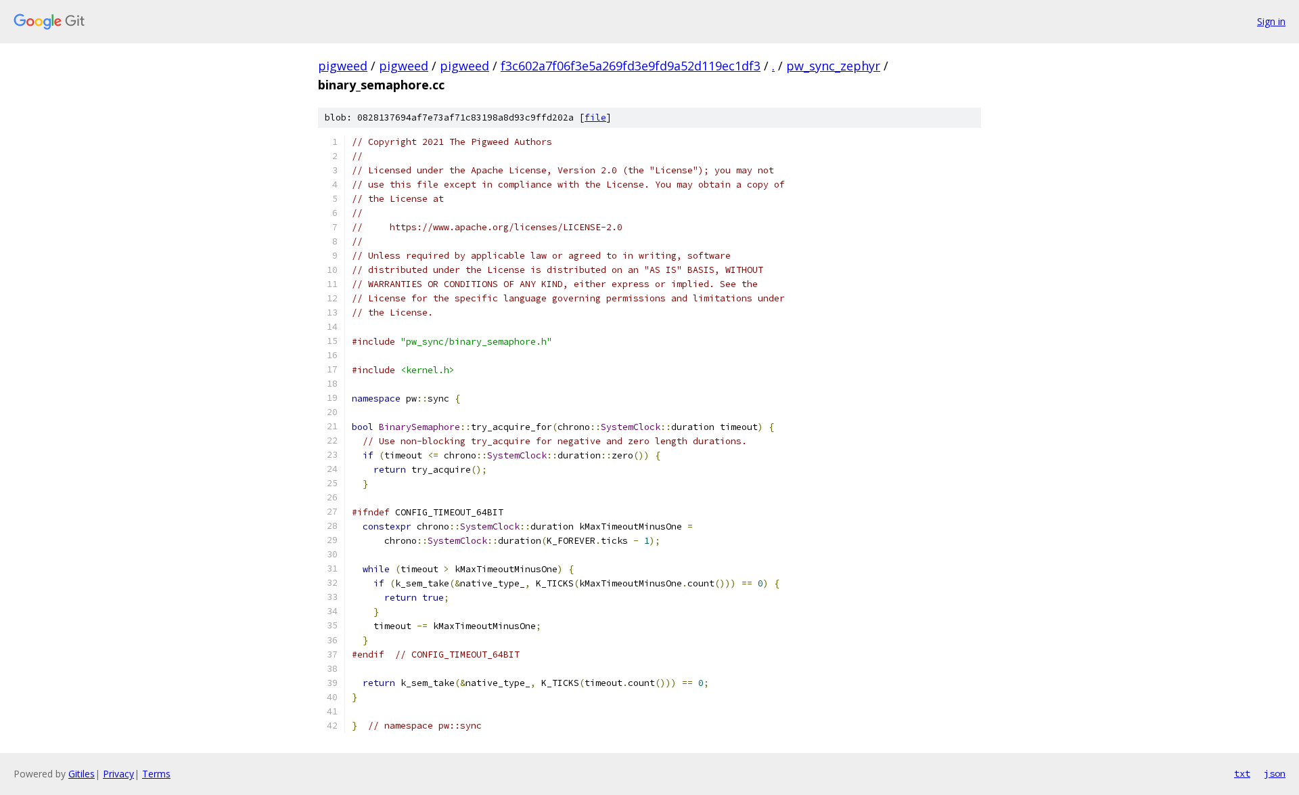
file (595, 117)
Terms (156, 773)
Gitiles (81, 773)
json (1274, 773)
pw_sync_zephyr (833, 66)
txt (1242, 773)
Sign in (1271, 21)
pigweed (342, 66)
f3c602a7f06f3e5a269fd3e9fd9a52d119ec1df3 (630, 66)
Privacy (118, 773)
